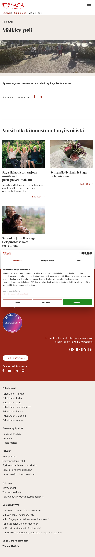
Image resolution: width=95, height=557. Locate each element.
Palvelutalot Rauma (12, 411)
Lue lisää (37, 196)
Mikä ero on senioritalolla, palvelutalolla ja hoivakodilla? (32, 532)
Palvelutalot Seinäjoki (14, 415)
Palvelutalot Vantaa (12, 420)
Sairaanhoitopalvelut (13, 460)
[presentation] (23, 154)
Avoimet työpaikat (12, 428)
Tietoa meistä (9, 442)
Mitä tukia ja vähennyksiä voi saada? (21, 528)
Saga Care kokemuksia (15, 540)
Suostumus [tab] (17, 261)
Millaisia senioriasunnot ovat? (18, 514)
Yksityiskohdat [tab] (47, 261)
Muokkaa (46, 302)
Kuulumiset (19, 13)
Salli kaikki (77, 302)
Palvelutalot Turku (12, 398)
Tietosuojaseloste (12, 492)
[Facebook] (34, 96)
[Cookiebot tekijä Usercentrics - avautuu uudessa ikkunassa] (81, 253)
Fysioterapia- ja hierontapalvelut (19, 465)
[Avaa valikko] (89, 5)
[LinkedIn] (40, 96)
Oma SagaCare (14, 358)
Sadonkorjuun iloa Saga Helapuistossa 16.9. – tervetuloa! (19, 241)
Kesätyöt (7, 438)
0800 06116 (81, 349)
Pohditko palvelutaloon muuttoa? (20, 523)
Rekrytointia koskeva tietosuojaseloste (23, 496)
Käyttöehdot (9, 487)
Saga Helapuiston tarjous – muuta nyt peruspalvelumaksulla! (20, 176)
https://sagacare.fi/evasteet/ (15, 294)
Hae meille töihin (11, 433)
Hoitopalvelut (9, 456)
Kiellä (17, 302)
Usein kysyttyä (10, 504)
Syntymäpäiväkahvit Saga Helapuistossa (68, 174)
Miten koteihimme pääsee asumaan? (22, 510)
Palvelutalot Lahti (11, 402)
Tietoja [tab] (79, 261)
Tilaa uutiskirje (10, 546)
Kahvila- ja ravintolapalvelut (17, 469)
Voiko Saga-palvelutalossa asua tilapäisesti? (26, 519)
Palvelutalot (9, 388)
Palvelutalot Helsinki (13, 393)
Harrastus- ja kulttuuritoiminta (18, 474)
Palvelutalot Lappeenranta (16, 406)
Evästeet (7, 483)
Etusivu (6, 13)
